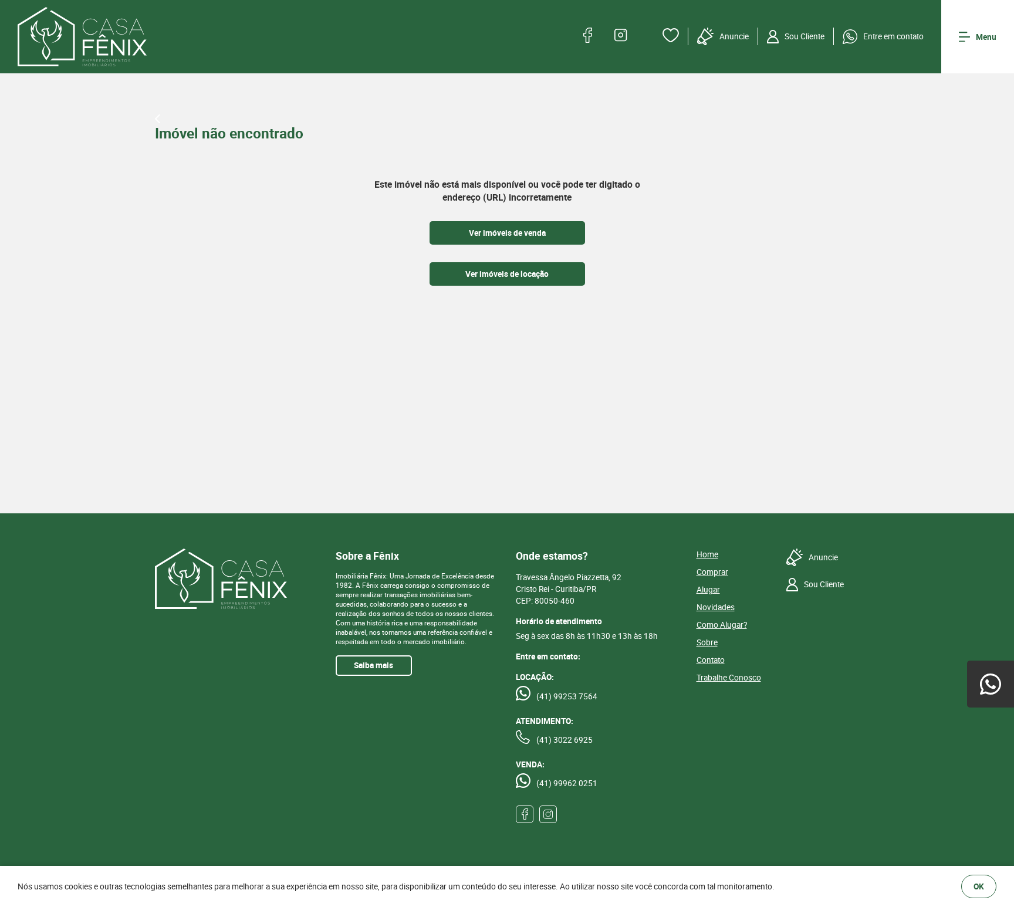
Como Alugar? (722, 625)
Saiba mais (373, 665)
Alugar (708, 589)
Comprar (712, 572)
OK (979, 886)
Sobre (707, 642)
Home (707, 554)
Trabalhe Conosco (729, 677)
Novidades (716, 607)
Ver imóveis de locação (507, 274)
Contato (711, 660)
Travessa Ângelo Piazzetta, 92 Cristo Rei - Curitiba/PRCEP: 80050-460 (568, 589)
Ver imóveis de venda (507, 233)
